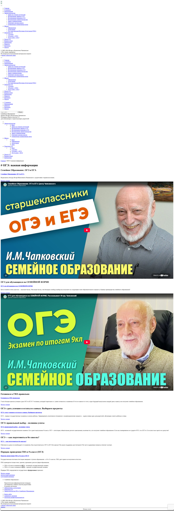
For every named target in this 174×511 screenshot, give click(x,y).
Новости (7, 44)
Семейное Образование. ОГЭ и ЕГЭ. (12, 174)
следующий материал (7, 476)
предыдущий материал (8, 475)
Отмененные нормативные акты (18, 24)
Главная (6, 8)
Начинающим (8, 11)
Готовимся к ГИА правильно (10, 398)
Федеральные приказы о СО (16, 18)
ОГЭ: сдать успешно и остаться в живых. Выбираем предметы (21, 412)
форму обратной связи (9, 55)
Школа (6, 26)
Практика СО (8, 32)
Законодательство (9, 13)
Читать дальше (5, 180)
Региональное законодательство (18, 19)
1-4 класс (11, 34)
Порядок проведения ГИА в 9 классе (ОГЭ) (15, 456)
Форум (6, 47)
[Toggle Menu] (1, 5)
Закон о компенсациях (15, 21)
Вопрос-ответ (8, 41)
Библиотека (8, 42)
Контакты (7, 46)
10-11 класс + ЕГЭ (13, 37)
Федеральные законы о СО (16, 16)
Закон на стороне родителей (16, 15)
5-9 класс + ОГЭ (13, 36)
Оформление (12, 28)
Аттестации (11, 29)
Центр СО (7, 39)
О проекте (7, 10)
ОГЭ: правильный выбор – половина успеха (15, 427)
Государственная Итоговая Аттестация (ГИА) (22, 31)
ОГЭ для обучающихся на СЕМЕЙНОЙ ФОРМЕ (17, 286)
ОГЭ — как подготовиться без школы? (13, 441)
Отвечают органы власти (16, 23)
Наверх (3, 507)
